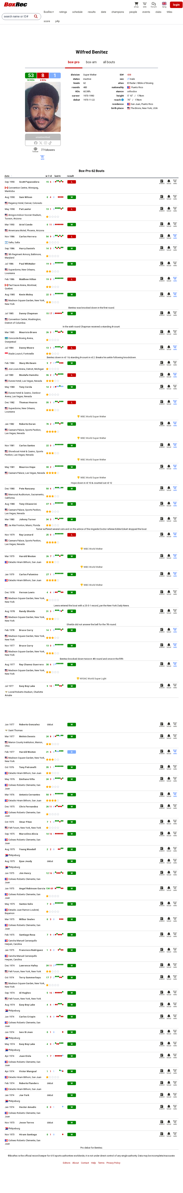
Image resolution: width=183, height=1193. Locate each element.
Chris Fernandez (28, 806)
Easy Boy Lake (27, 686)
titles (169, 12)
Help (93, 1162)
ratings (63, 12)
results (92, 12)
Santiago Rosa (27, 934)
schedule (77, 12)
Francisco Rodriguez (31, 950)
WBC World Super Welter (93, 416)
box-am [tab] (91, 62)
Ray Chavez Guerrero (31, 664)
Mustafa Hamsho (28, 375)
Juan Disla (25, 1056)
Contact (85, 1162)
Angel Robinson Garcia (32, 888)
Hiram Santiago (28, 1134)
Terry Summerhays (30, 977)
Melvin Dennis (27, 736)
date (103, 12)
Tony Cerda (25, 387)
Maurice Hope (27, 467)
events (146, 12)
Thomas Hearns (28, 402)
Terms (101, 1162)
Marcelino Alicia (28, 833)
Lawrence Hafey (28, 965)
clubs (158, 12)
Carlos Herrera (27, 236)
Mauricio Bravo (28, 332)
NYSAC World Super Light (93, 678)
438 (129, 74)
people (133, 12)
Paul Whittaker (27, 263)
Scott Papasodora (29, 182)
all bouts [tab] (109, 62)
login (176, 4)
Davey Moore (26, 347)
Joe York (24, 1095)
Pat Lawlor (25, 209)
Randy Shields (27, 611)
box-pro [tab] (74, 62)
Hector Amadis (27, 1107)
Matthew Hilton (27, 279)
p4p (57, 21)
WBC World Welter (93, 548)
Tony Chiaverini (28, 504)
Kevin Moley (26, 294)
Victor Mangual (28, 1071)
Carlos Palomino (28, 574)
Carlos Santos (27, 445)
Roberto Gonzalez (29, 724)
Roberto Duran (27, 424)
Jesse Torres (26, 1122)
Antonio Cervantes (29, 794)
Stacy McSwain (27, 363)
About (75, 1162)
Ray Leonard (26, 534)
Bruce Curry (26, 630)
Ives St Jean (26, 1032)
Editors (66, 1162)
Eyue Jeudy (25, 861)
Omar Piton (25, 822)
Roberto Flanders (29, 1083)
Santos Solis (26, 904)
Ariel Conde (26, 224)
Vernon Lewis (26, 592)
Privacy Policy (113, 1162)
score (47, 21)
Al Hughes (25, 992)
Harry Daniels (27, 248)
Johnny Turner (27, 519)
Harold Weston (27, 556)
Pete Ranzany (27, 488)
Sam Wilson (25, 197)
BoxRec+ (49, 12)
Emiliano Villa (27, 779)
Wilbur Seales (27, 919)
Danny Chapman (28, 313)
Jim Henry (25, 873)
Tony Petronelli (27, 767)
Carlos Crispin (27, 1016)
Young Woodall (27, 849)
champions (118, 12)
